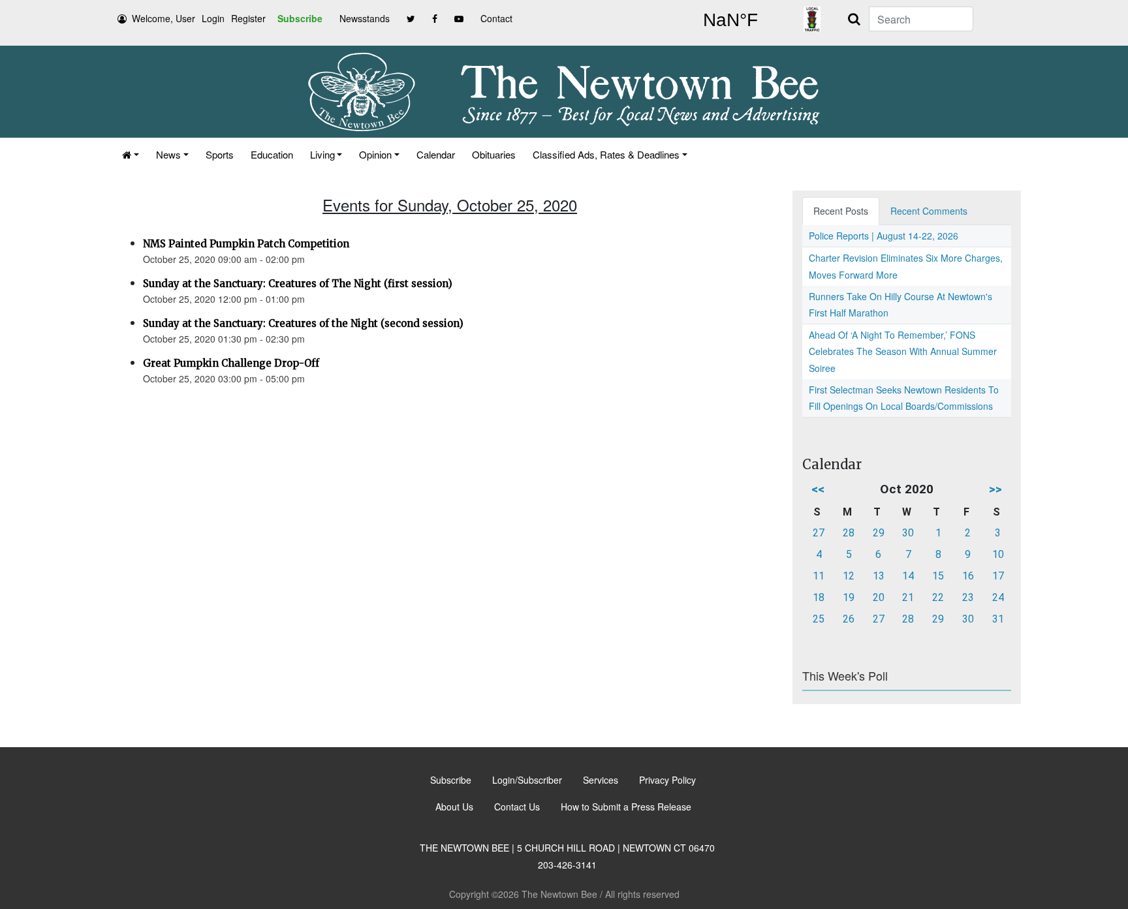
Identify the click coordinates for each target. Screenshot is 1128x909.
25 (818, 619)
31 (998, 619)
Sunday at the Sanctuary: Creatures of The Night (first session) (297, 283)
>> (995, 489)
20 (879, 597)
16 (968, 576)
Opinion (375, 154)
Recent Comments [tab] (928, 210)
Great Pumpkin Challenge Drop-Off (231, 363)
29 (879, 533)
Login (213, 18)
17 (998, 576)
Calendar (435, 154)
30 (908, 533)
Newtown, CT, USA (730, 20)
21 (908, 597)
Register (248, 18)
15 (938, 576)
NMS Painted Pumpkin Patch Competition (246, 244)
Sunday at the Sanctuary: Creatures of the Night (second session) (303, 323)
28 (848, 533)
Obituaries (494, 154)
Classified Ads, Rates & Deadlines (606, 154)
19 (848, 597)
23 (968, 597)
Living (322, 154)
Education (272, 154)
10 (998, 554)
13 (879, 576)
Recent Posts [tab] (840, 210)
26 (848, 619)
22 (938, 597)
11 (818, 576)
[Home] (130, 154)
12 (848, 576)
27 (818, 533)
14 (908, 576)
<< (817, 489)
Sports (220, 154)
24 (998, 597)
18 (818, 597)
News (168, 154)
